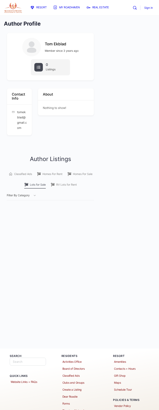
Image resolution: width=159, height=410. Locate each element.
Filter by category (18, 195)
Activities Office (72, 361)
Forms (66, 403)
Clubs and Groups (73, 382)
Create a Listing (72, 389)
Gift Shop (119, 375)
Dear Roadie (70, 396)
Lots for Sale (38, 184)
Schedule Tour (123, 389)
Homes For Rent (52, 174)
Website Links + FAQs (24, 381)
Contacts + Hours (125, 368)
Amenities (120, 361)
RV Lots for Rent (66, 184)
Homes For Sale (82, 174)
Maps (117, 382)
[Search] (135, 7)
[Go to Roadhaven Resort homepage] (13, 7)
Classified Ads (23, 174)
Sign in (148, 7)
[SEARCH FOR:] (28, 362)
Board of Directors (73, 368)
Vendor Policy (122, 405)
